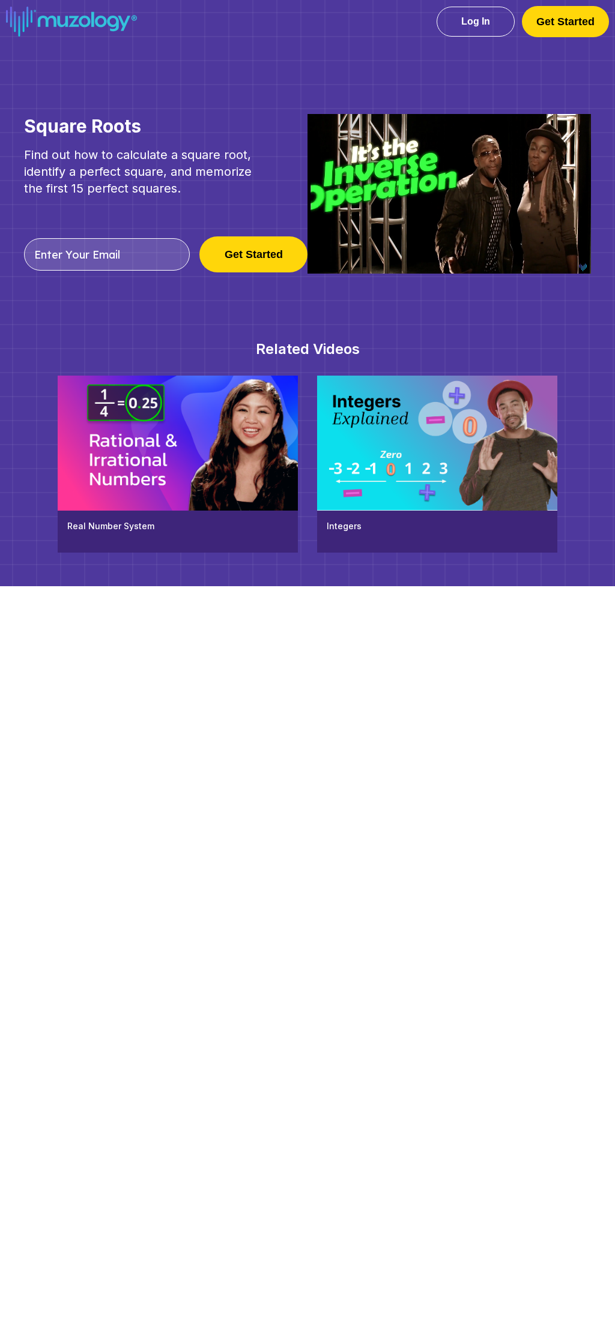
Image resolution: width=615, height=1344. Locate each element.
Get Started (565, 22)
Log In (475, 21)
